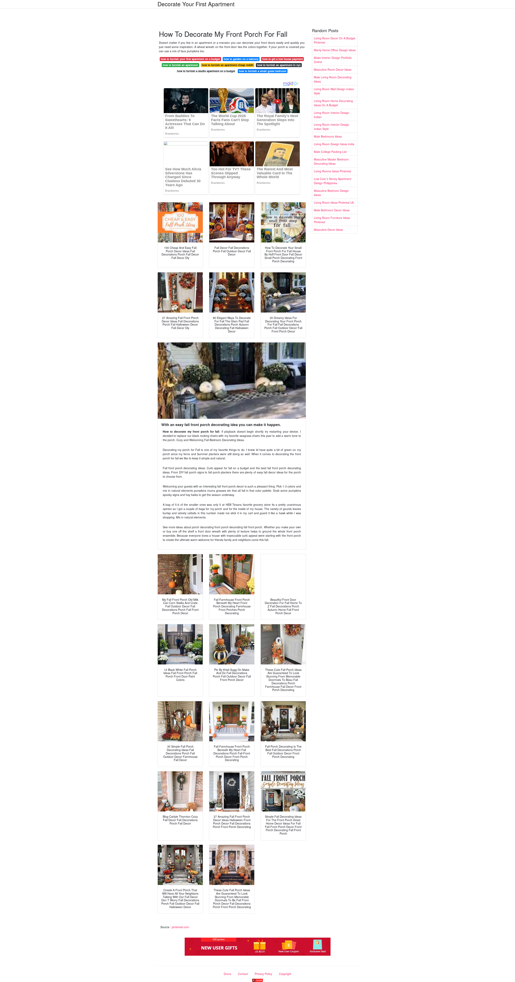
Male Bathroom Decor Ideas (332, 210)
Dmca (227, 974)
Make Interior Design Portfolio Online (333, 60)
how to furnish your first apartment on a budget (190, 59)
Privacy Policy (263, 974)
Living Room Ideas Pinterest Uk (334, 202)
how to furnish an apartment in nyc (279, 65)
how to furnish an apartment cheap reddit (227, 65)
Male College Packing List (330, 152)
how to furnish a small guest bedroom (262, 71)
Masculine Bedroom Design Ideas (331, 193)
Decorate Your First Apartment (196, 3)
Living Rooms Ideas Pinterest (332, 171)
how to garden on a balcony (241, 59)
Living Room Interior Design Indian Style (331, 127)
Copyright (285, 974)
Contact (243, 974)
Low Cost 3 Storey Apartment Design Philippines (332, 181)
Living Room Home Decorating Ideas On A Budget (333, 103)
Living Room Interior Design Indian (331, 115)
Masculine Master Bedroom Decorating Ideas (331, 161)
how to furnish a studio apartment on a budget (206, 71)
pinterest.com (180, 927)
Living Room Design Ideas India (334, 144)
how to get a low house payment (282, 59)
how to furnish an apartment (180, 65)
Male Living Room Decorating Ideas (332, 79)
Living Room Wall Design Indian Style (334, 91)
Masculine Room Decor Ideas (332, 69)
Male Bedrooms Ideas (328, 136)
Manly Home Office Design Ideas (335, 50)
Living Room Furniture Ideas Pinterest (332, 220)
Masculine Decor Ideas (328, 230)
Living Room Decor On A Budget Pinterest (334, 40)
